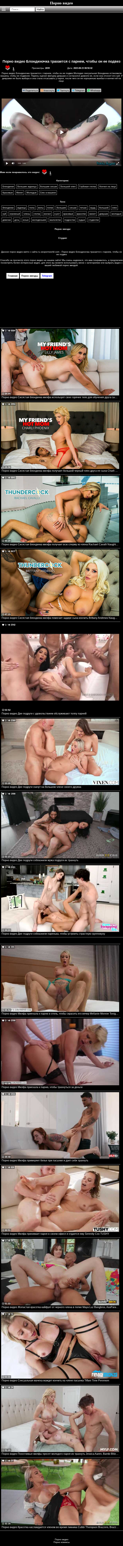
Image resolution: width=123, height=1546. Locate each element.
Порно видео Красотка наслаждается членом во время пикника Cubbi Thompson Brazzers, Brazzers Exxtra (60, 1527)
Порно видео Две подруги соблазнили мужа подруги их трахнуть (40, 860)
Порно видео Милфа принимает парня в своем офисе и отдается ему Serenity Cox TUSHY (55, 1233)
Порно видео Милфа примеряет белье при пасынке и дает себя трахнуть (45, 1160)
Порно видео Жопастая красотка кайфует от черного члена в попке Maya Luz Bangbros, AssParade (60, 1307)
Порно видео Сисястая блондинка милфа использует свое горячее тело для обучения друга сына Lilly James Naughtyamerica (60, 397)
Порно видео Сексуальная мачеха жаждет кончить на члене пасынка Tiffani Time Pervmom (55, 1380)
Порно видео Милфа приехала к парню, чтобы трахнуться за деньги (42, 1087)
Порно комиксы (61, 1542)
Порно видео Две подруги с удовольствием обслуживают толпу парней (44, 713)
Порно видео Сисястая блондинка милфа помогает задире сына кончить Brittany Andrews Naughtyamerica (60, 618)
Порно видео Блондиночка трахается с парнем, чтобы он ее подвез (61, 61)
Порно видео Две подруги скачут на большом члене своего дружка (41, 787)
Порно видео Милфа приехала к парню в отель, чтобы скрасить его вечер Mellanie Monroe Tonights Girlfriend (60, 1013)
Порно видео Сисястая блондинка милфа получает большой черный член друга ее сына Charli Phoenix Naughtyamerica (60, 470)
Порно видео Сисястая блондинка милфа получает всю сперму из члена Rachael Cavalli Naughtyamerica (60, 544)
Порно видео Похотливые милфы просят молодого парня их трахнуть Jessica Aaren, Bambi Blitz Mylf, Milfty (60, 1453)
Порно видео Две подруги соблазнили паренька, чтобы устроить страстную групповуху (53, 933)
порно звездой (70, 265)
